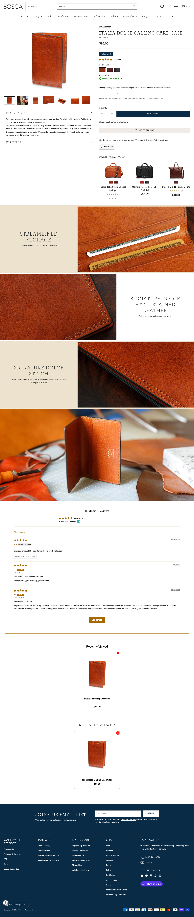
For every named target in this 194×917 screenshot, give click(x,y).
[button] (105, 59)
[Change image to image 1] (9, 100)
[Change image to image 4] (48, 100)
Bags (108, 865)
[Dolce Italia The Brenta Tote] (176, 170)
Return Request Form (81, 860)
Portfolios (110, 875)
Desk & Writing (112, 855)
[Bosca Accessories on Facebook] (142, 876)
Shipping (103, 122)
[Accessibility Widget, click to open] (6, 903)
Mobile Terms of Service (48, 855)
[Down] (92, 100)
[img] (20, 540)
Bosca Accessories (27, 910)
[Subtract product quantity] (101, 114)
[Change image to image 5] (61, 100)
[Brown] (142, 182)
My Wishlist (77, 865)
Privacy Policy (44, 845)
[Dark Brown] (110, 70)
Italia (108, 885)
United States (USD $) (17, 905)
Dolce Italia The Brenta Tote (176, 187)
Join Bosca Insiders (80, 870)
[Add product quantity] (112, 114)
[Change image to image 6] (75, 100)
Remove (118, 653)
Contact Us (9, 849)
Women (109, 850)
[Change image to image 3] (35, 100)
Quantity (103, 108)
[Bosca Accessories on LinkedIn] (160, 876)
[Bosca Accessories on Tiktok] (155, 876)
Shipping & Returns (12, 854)
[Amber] (49, 59)
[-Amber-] (102, 70)
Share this (108, 146)
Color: (105, 65)
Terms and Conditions (128, 820)
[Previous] (100, 180)
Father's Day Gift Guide (116, 894)
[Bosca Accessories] (21, 6)
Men (108, 845)
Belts (108, 870)
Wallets (109, 860)
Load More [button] (97, 620)
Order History (78, 855)
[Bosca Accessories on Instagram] (151, 876)
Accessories (111, 880)
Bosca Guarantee (11, 869)
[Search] (134, 7)
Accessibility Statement (48, 860)
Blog (6, 864)
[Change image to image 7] (88, 100)
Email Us (148, 862)
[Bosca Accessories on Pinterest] (146, 876)
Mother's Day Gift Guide (116, 890)
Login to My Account (81, 845)
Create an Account (80, 850)
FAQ (6, 859)
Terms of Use (44, 850)
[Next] (189, 180)
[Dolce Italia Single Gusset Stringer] (113, 170)
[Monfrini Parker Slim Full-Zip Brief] (145, 170)
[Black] (117, 70)
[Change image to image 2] (22, 100)
